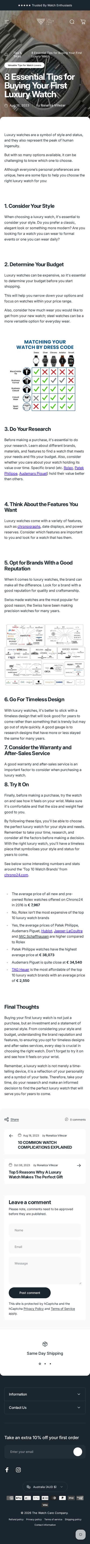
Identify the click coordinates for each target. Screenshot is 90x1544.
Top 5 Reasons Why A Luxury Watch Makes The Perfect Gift (36, 1174)
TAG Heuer (20, 969)
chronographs (28, 526)
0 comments (78, 1119)
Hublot (46, 931)
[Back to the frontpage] (6, 54)
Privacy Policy (34, 1308)
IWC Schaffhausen (34, 936)
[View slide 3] (50, 1364)
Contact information (45, 1525)
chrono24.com (16, 875)
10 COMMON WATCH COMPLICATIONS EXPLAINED (45, 1145)
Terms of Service (63, 1308)
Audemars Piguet (33, 473)
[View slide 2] (45, 1364)
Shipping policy (73, 1519)
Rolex (68, 468)
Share (14, 1119)
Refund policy (16, 1519)
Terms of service (53, 1519)
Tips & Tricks (17, 54)
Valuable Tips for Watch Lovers (24, 65)
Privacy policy (34, 1519)
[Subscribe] (77, 1451)
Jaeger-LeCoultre (68, 931)
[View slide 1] (39, 1364)
